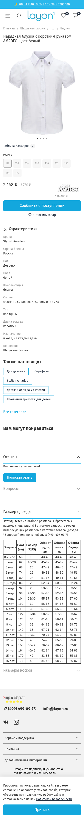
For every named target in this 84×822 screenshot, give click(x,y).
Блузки (65, 28)
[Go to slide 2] (40, 138)
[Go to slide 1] (37, 138)
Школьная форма (32, 28)
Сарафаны (41, 371)
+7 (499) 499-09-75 (19, 708)
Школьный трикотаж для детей (29, 399)
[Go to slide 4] (46, 138)
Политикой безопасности (54, 799)
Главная (9, 28)
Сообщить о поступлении (42, 205)
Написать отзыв (20, 477)
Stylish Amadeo (17, 381)
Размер (7, 154)
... (53, 28)
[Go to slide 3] (43, 138)
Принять (42, 810)
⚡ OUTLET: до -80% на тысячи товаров (42, 4)
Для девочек (16, 371)
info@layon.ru (55, 708)
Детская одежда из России (26, 390)
